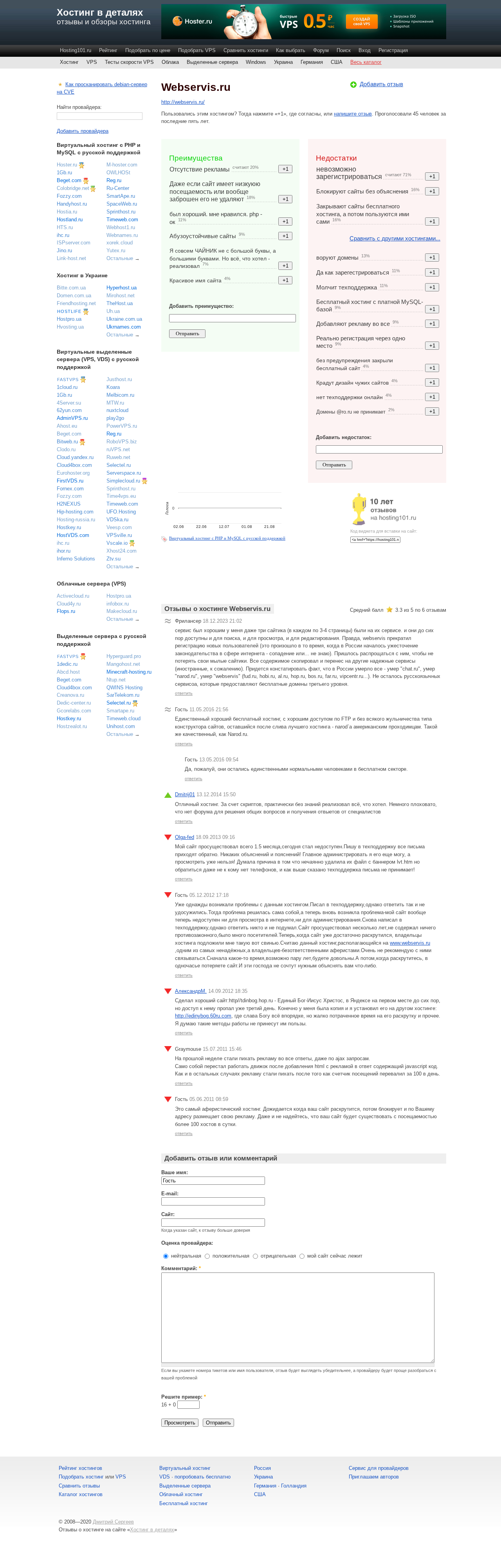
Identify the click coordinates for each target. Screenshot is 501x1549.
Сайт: (168, 1214)
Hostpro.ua (69, 319)
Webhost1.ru (120, 227)
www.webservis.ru (410, 943)
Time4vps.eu (121, 496)
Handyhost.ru (72, 204)
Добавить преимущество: (201, 306)
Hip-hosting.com (75, 512)
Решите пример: (183, 1397)
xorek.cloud (119, 243)
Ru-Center (117, 188)
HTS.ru (65, 227)
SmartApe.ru (120, 196)
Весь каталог (366, 62)
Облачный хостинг (181, 1494)
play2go (115, 418)
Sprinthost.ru (120, 212)
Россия (262, 1468)
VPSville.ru (119, 535)
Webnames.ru (122, 235)
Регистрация (393, 50)
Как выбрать (290, 50)
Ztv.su (113, 559)
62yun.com (69, 410)
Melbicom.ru (120, 395)
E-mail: (169, 1194)
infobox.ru (117, 604)
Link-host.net (71, 258)
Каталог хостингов (81, 1494)
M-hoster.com (121, 165)
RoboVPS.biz (121, 442)
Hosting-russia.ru (76, 519)
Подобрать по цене (147, 50)
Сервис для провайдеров (379, 1468)
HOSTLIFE (69, 311)
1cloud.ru (67, 387)
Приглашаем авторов (374, 1477)
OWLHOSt (118, 172)
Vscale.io (117, 543)
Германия (312, 62)
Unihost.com (120, 726)
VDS (164, 1477)
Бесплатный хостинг (183, 1503)
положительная (230, 1256)
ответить (184, 693)
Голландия (293, 1486)
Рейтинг (108, 50)
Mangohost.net (123, 664)
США (336, 62)
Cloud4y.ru (69, 604)
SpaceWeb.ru (121, 204)
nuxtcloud (117, 410)
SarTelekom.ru (122, 695)
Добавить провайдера (82, 131)
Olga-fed (184, 837)
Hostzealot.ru (72, 726)
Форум (321, 50)
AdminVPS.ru (72, 418)
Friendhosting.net (76, 303)
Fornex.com (70, 489)
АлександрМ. (191, 991)
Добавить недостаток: (343, 437)
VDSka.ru (117, 519)
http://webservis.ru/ (183, 102)
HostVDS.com (73, 535)
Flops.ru (66, 611)
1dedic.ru (67, 664)
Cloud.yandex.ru (75, 457)
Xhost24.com (121, 551)
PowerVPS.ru (121, 426)
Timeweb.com (122, 219)
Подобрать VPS (197, 50)
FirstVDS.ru (70, 481)
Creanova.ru (70, 695)
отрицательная (277, 1256)
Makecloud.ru (121, 611)
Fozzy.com (69, 196)
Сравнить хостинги (245, 50)
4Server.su (69, 403)
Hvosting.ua (70, 327)
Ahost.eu (67, 426)
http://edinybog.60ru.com (203, 1016)
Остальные (119, 258)
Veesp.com (119, 527)
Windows (256, 62)
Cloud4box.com (74, 465)
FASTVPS (68, 379)
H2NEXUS (69, 504)
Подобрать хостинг (81, 1477)
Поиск (344, 50)
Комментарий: (181, 1268)
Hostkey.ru (69, 527)
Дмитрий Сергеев (113, 1522)
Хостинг (69, 62)
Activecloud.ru (73, 596)
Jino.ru (64, 250)
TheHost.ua (119, 303)
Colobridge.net (73, 188)
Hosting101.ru (75, 50)
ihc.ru (63, 235)
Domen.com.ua (74, 295)
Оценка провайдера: (187, 1243)
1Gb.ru (64, 172)
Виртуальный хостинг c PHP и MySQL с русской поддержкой (227, 538)
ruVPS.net (118, 449)
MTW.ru (115, 403)
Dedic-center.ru (74, 703)
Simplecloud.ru (123, 481)
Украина (283, 62)
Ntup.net (116, 680)
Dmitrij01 (185, 794)
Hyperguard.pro (123, 656)
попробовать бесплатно (203, 1477)
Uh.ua (113, 311)
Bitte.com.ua (71, 288)
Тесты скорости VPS (129, 62)
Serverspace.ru (123, 473)
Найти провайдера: (79, 107)
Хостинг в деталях (100, 12)
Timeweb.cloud (123, 718)
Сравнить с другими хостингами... (395, 238)
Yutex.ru (115, 250)
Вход (365, 50)
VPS (92, 62)
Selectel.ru (118, 465)
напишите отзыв (353, 114)
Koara (113, 387)
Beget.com (69, 180)
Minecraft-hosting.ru (128, 672)
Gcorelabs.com (74, 711)
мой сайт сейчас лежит (334, 1256)
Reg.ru (113, 180)
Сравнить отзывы (79, 1486)
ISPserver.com (73, 243)
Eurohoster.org (73, 473)
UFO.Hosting (121, 512)
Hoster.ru (67, 165)
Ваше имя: (174, 1172)
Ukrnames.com (123, 327)
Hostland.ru (70, 219)
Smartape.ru (120, 711)
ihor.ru (63, 551)
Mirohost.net (120, 295)
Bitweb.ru (67, 442)
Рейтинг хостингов (80, 1468)
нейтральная (185, 1256)
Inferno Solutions (76, 559)
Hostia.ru (67, 212)
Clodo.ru (66, 449)
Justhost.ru (119, 379)
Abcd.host (68, 672)
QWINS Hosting (124, 687)
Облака (170, 62)
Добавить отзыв (381, 84)
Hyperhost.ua (121, 288)
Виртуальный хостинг (185, 1468)
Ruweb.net (118, 457)
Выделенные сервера (212, 62)
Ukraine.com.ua (124, 319)
